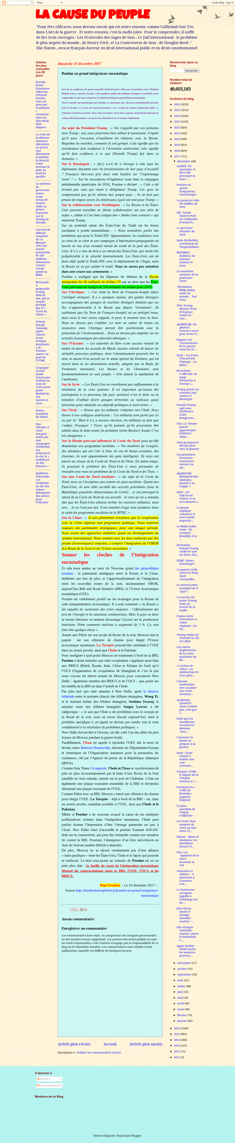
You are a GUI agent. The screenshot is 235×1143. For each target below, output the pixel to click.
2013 (177, 1045)
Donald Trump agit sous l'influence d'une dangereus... (186, 411)
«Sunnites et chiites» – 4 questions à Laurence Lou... (186, 877)
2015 (177, 1034)
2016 (177, 1028)
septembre (184, 974)
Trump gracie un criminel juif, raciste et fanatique (188, 394)
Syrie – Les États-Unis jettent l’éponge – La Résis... (188, 360)
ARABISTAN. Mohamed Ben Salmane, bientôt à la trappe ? (187, 480)
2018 (177, 150)
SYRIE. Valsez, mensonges (186, 562)
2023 (177, 121)
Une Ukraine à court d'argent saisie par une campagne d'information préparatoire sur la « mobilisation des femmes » (43, 445)
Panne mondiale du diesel (42, 413)
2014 (177, 1040)
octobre (182, 968)
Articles (44, 1079)
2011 (177, 1057)
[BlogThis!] (75, 909)
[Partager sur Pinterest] (85, 909)
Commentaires (49, 1085)
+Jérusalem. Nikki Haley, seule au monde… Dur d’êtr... (187, 293)
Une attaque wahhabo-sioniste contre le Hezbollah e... (188, 934)
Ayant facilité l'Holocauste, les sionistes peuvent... (186, 950)
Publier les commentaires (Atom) (99, 1052)
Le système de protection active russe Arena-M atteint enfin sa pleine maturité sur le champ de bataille (43, 203)
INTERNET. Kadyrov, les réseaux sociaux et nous (186, 259)
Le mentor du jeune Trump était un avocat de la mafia (187, 604)
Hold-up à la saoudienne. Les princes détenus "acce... (186, 725)
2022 (177, 127)
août (180, 980)
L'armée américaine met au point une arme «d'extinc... (187, 688)
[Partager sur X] (78, 909)
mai (180, 997)
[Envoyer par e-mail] (71, 909)
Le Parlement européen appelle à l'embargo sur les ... (187, 896)
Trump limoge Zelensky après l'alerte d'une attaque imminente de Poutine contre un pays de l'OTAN (42, 341)
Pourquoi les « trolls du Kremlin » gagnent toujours (186, 794)
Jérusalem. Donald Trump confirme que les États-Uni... (188, 549)
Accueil (110, 1044)
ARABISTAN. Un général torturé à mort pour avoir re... (188, 329)
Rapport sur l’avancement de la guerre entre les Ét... (187, 344)
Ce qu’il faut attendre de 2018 (186, 231)
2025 (177, 110)
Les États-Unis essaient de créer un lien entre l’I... (186, 826)
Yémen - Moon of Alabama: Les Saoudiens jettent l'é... (187, 841)
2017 (177, 156)
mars (181, 1009)
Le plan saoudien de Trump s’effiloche (186, 810)
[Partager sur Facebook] (82, 909)
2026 (177, 104)
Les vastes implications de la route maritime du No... (186, 653)
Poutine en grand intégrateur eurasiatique (186, 189)
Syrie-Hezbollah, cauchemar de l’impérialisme (188, 243)
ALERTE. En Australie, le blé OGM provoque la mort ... (186, 172)
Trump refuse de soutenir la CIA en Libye (188, 638)
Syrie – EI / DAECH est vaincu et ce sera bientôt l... (188, 496)
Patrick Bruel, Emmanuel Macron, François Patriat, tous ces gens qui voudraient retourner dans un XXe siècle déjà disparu (43, 104)
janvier (182, 1020)
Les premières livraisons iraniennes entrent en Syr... (186, 461)
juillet (181, 986)
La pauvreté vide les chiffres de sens (188, 203)
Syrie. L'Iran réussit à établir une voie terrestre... (185, 759)
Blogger (136, 1135)
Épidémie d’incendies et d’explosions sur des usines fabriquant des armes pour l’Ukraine (43, 488)
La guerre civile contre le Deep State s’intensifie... (187, 574)
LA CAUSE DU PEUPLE (93, 16)
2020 (177, 139)
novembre (184, 963)
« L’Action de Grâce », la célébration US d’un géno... (188, 670)
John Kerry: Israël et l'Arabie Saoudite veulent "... (185, 915)
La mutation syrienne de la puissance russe (187, 276)
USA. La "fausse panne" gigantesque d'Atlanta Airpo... (187, 430)
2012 (177, 1051)
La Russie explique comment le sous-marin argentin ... (186, 514)
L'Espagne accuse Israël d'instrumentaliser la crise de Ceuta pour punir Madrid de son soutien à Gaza (43, 385)
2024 (177, 116)
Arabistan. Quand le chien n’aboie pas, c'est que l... (187, 706)
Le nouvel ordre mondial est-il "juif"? (187, 588)
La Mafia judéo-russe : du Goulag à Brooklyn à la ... (187, 533)
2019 (177, 145)
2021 (177, 133)
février (182, 1015)
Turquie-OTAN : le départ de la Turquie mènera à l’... (187, 776)
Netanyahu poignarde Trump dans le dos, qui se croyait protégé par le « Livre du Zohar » (43, 298)
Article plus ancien (146, 1044)
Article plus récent (74, 1044)
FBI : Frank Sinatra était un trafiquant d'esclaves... (187, 217)
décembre (184, 161)
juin (180, 992)
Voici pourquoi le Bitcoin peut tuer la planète (188, 446)
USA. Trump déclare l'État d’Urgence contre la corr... (187, 312)
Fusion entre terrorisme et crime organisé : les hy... (187, 622)
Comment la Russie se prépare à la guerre (186, 742)
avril (181, 1003)
